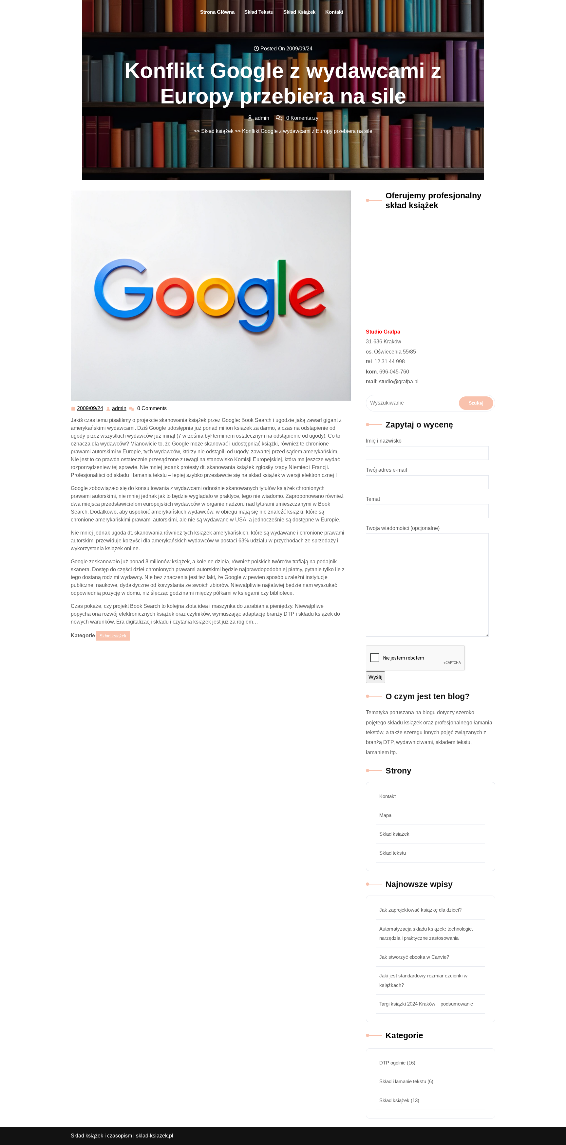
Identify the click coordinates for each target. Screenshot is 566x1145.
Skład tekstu (259, 12)
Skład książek (299, 12)
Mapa (385, 815)
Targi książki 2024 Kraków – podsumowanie (426, 1004)
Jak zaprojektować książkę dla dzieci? (420, 910)
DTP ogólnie (392, 1062)
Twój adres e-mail (386, 470)
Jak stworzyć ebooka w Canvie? (414, 957)
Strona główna (217, 12)
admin (119, 408)
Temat (373, 499)
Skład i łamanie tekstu (402, 1081)
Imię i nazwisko (384, 441)
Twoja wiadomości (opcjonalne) (403, 528)
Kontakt (334, 12)
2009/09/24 (90, 408)
